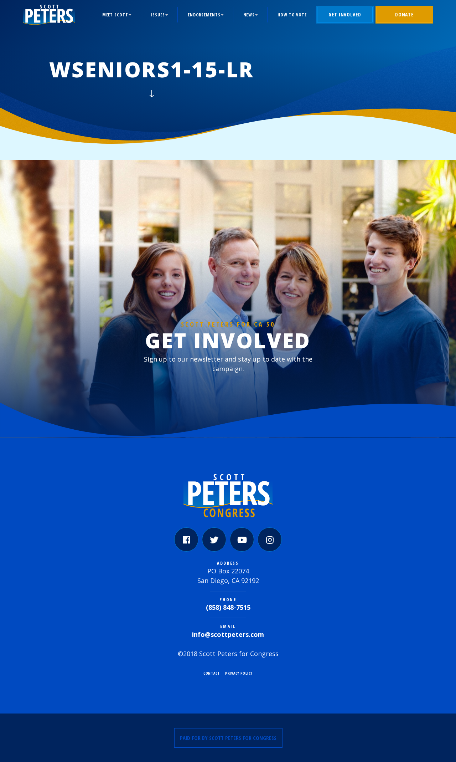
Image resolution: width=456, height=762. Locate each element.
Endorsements (204, 15)
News (249, 15)
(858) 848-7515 (228, 607)
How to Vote (292, 15)
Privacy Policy (239, 673)
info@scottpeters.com (228, 634)
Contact (211, 673)
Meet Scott (115, 15)
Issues (158, 15)
